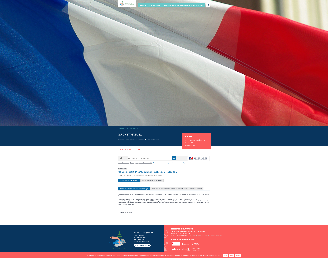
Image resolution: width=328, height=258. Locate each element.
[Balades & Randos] (176, 245)
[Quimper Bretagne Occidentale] (186, 245)
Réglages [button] (238, 255)
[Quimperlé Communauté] (186, 250)
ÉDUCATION (167, 5)
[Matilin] (176, 250)
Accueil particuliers (123, 163)
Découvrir (142, 5)
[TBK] (195, 245)
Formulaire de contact (143, 245)
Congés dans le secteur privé (144, 163)
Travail (132, 163)
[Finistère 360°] (195, 250)
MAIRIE (150, 5)
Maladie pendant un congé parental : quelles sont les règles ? (170, 163)
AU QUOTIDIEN (157, 5)
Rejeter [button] (231, 255)
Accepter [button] (225, 255)
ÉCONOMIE (175, 5)
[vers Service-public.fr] (198, 158)
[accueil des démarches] (121, 158)
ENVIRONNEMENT (198, 5)
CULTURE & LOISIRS (186, 5)
